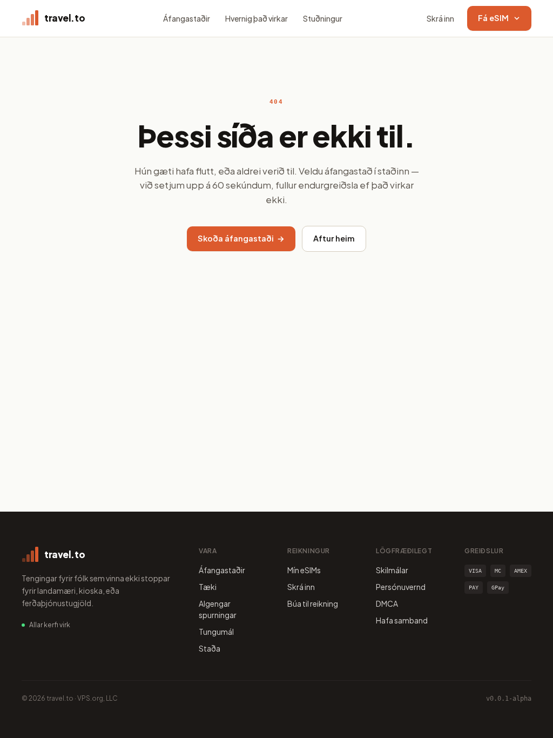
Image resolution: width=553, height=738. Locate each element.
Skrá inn (440, 18)
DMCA (387, 603)
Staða (209, 648)
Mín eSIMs (304, 570)
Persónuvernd (401, 587)
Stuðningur (322, 18)
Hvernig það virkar (256, 18)
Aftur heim (334, 238)
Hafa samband (402, 620)
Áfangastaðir (186, 18)
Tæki (208, 587)
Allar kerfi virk (49, 625)
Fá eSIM (493, 18)
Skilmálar (392, 570)
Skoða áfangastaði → (241, 238)
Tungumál (216, 631)
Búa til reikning (312, 603)
